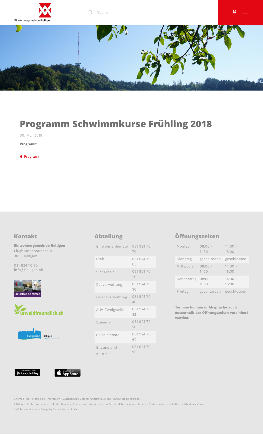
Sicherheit (105, 272)
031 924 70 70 (26, 265)
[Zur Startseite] (33, 12)
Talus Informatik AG (65, 409)
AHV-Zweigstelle (110, 310)
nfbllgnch (29, 270)
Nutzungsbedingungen (126, 398)
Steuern (103, 322)
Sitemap (19, 398)
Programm (33, 156)
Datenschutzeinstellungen (95, 398)
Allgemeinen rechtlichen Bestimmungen (142, 404)
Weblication (31, 409)
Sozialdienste (107, 335)
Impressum (53, 398)
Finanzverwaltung (111, 297)
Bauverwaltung (109, 285)
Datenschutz (69, 398)
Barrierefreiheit (35, 398)
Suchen (90, 12)
